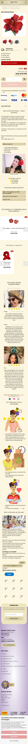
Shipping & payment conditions (10, 661)
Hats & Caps (4, 696)
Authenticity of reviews (8, 656)
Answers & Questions (7, 639)
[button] (3, 79)
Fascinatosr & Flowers (6, 694)
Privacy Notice (6, 729)
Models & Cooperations (7, 641)
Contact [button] (22, 562)
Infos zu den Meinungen (14, 288)
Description (5, 106)
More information (14, 741)
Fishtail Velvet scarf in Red (6, 263)
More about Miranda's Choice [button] (12, 565)
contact (20, 508)
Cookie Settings (6, 673)
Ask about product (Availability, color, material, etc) (14, 91)
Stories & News (5, 635)
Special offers (4, 702)
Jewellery (3, 699)
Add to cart (14, 84)
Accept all (14, 732)
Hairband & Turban (5, 697)
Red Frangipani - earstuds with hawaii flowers (14, 228)
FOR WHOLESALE (5, 705)
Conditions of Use (7, 658)
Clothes (3, 701)
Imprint (4, 653)
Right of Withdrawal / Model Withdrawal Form (14, 666)
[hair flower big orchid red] (14, 24)
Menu (2, 2)
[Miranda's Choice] (14, 2)
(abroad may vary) (16, 50)
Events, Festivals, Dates (7, 632)
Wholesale (5, 671)
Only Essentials (14, 737)
